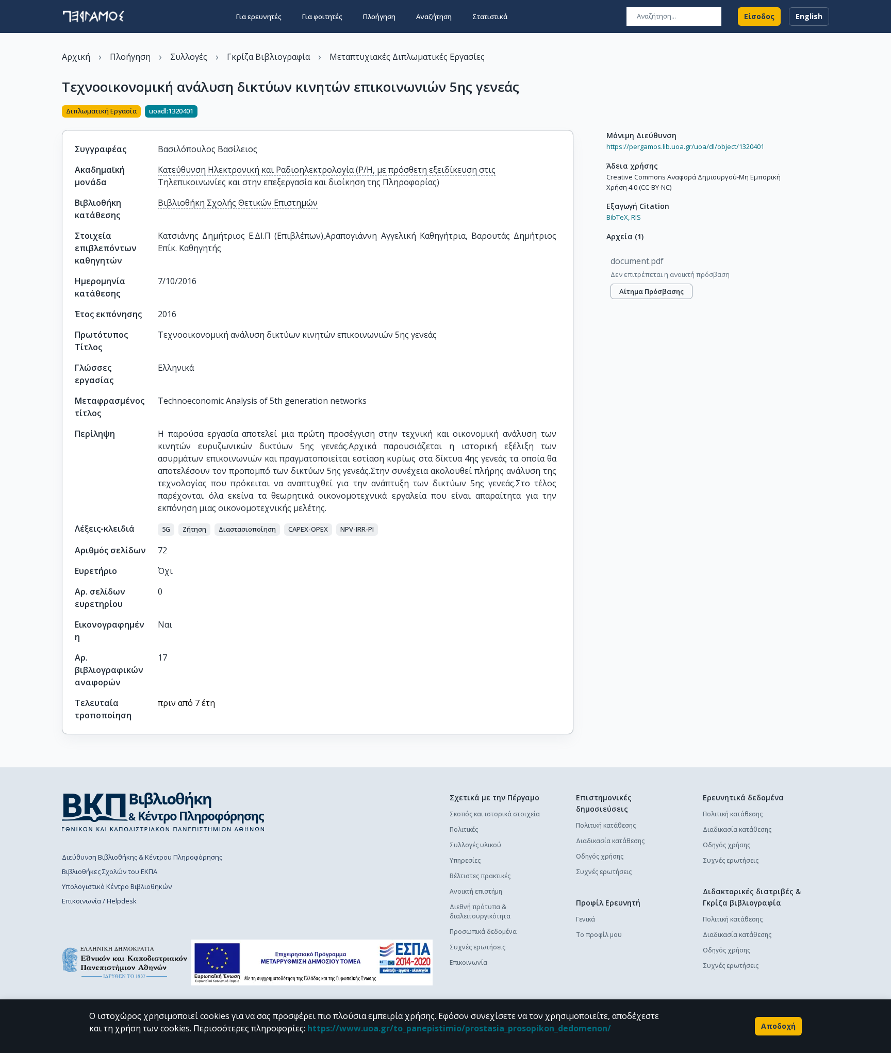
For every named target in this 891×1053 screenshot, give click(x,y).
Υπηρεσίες (465, 860)
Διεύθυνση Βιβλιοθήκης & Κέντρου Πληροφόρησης (142, 857)
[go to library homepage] (163, 811)
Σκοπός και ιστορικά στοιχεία (495, 814)
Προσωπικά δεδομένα (483, 931)
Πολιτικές (464, 829)
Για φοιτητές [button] (322, 16)
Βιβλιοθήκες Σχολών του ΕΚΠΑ (109, 871)
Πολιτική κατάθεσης (606, 825)
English (809, 16)
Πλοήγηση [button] (379, 16)
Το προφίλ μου (599, 934)
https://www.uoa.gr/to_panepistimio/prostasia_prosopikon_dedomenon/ (459, 1028)
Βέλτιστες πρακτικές (480, 875)
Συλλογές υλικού (475, 845)
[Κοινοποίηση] (569, 112)
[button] (166, 529)
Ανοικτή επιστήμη (476, 891)
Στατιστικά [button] (489, 16)
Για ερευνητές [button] (259, 16)
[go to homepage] (93, 16)
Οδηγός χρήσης (599, 856)
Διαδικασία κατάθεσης (610, 840)
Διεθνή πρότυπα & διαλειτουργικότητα (480, 911)
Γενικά (585, 919)
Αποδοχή (778, 1026)
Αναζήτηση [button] (434, 16)
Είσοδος (759, 16)
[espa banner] (312, 962)
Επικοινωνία (468, 962)
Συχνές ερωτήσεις (477, 947)
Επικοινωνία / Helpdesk (99, 901)
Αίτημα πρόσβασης (651, 291)
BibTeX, (618, 217)
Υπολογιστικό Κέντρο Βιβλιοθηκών (117, 886)
